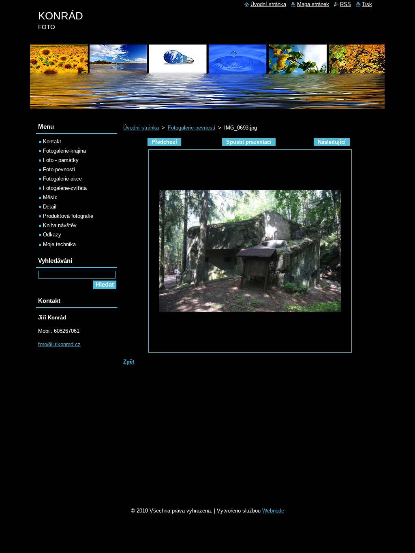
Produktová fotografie (68, 216)
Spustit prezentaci (249, 142)
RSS (345, 4)
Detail (49, 207)
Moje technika (59, 244)
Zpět (128, 362)
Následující (332, 142)
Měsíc (50, 197)
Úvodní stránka (141, 128)
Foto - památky (61, 160)
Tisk (367, 4)
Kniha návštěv (60, 225)
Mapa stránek (313, 4)
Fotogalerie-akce (62, 179)
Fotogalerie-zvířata (65, 188)
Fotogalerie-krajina (64, 151)
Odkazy (52, 235)
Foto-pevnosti (59, 169)
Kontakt (52, 141)
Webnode (273, 511)
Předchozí (164, 142)
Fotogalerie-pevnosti (191, 128)
